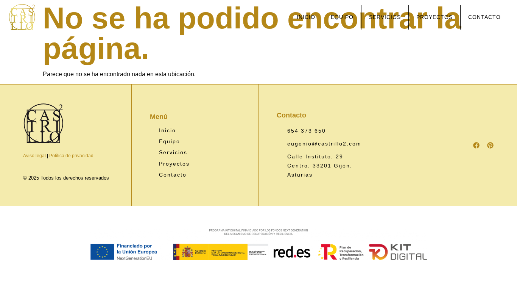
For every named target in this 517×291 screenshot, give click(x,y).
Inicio (306, 17)
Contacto (484, 17)
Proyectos (434, 17)
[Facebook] (476, 145)
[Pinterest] (490, 145)
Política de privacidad (71, 155)
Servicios (385, 17)
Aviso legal (34, 155)
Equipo (342, 17)
